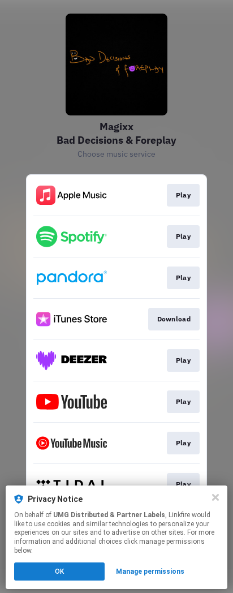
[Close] (215, 497)
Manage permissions (150, 571)
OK (59, 571)
